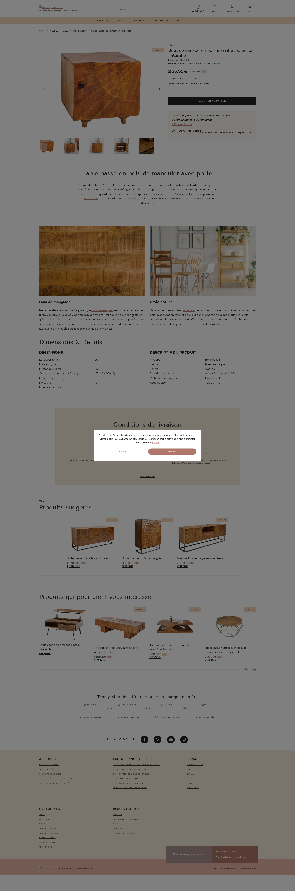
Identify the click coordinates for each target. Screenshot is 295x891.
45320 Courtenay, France (234, 857)
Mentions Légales (48, 770)
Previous (43, 89)
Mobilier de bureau (48, 829)
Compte (215, 11)
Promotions (45, 847)
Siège (42, 824)
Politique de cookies (50, 774)
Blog (198, 20)
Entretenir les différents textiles (131, 770)
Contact (117, 829)
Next (159, 89)
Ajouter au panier (212, 101)
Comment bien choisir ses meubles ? (131, 774)
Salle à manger (195, 765)
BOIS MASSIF (140, 20)
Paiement (117, 815)
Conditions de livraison (126, 819)
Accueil (42, 31)
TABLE (65, 31)
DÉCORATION (161, 20)
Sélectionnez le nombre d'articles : (189, 83)
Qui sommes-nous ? (49, 765)
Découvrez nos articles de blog (130, 788)
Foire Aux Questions (123, 833)
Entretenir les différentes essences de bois (136, 765)
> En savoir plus (182, 124)
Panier (249, 11)
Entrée (190, 779)
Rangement (45, 819)
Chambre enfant (47, 843)
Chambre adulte (47, 838)
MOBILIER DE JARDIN (48, 833)
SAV (115, 824)
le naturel (189, 310)
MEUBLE (121, 20)
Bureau (190, 774)
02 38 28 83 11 (198, 11)
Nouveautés (101, 20)
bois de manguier (102, 310)
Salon (190, 770)
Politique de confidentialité (54, 783)
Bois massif (193, 788)
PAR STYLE (182, 20)
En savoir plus (210, 63)
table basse (91, 198)
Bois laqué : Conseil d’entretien (129, 783)
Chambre (191, 783)
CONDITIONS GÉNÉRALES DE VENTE (55, 779)
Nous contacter (232, 11)
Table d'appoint (79, 31)
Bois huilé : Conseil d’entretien (129, 779)
